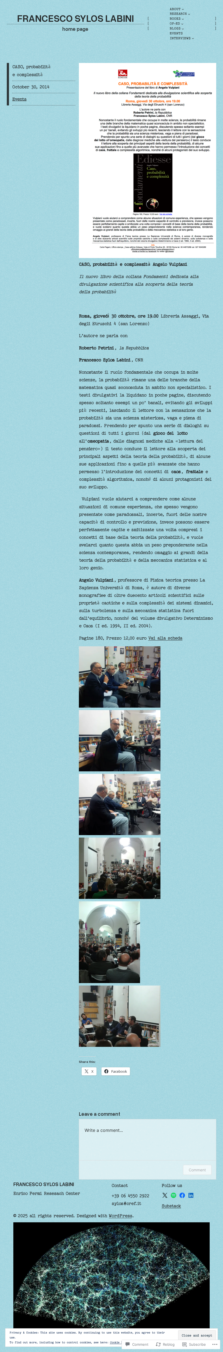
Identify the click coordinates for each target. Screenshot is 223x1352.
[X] (165, 1195)
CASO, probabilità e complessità (31, 71)
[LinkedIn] (191, 1195)
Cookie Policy (120, 1342)
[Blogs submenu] (183, 29)
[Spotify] (173, 1195)
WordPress (120, 1216)
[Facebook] (182, 1195)
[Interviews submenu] (193, 38)
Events (19, 99)
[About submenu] (183, 9)
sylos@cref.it (126, 1203)
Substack (171, 1206)
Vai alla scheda (165, 638)
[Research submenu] (189, 14)
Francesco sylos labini (75, 18)
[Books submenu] (183, 19)
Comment (197, 1170)
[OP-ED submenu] (182, 24)
